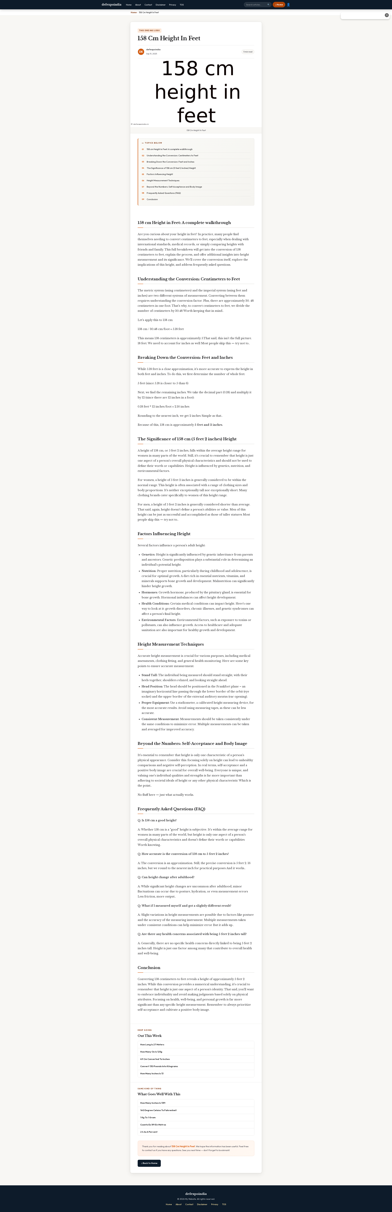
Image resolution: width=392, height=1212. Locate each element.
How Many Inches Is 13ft (152, 1102)
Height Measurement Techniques (163, 180)
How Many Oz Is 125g (151, 1051)
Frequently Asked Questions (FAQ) (164, 193)
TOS (182, 5)
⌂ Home (279, 4)
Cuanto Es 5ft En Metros (153, 1124)
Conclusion (152, 199)
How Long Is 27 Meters (152, 1044)
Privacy (172, 5)
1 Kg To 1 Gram (148, 1117)
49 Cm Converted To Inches (155, 1059)
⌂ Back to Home (149, 1163)
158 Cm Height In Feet (183, 1146)
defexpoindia (111, 4)
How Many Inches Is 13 (151, 1073)
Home (129, 5)
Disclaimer (161, 5)
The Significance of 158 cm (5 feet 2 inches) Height (171, 168)
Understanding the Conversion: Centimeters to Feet (172, 155)
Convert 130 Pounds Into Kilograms (159, 1066)
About (138, 5)
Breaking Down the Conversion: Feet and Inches (170, 161)
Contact (148, 5)
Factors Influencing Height (160, 174)
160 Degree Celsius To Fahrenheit (158, 1110)
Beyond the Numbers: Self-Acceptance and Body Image (174, 186)
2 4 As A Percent (148, 1131)
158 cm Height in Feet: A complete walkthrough (169, 149)
